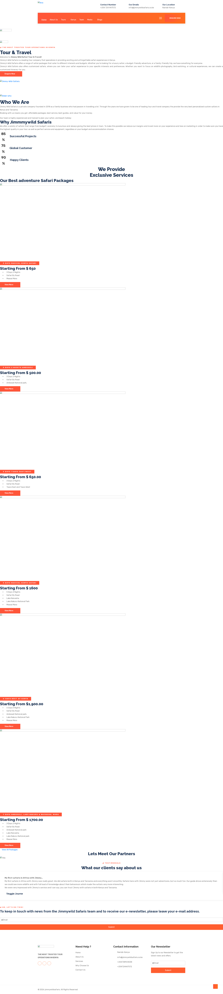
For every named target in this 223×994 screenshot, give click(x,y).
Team (81, 20)
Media (89, 20)
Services (79, 961)
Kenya (73, 20)
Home (43, 20)
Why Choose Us (82, 965)
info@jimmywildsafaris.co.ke (141, 7)
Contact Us (80, 970)
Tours (63, 20)
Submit (111, 927)
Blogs (99, 20)
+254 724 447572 (108, 7)
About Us (54, 20)
